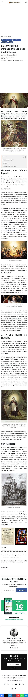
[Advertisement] (14, 20)
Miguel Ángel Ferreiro (7, 58)
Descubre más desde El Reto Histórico (10, 166)
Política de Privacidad (8, 677)
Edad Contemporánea (7, 40)
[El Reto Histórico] (14, 2)
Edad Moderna (17, 40)
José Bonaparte (11, 230)
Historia (11, 42)
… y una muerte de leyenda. (7, 160)
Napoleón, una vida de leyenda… (8, 159)
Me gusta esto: (6, 163)
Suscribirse (21, 590)
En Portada (8, 36)
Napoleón (24, 115)
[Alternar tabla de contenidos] (23, 157)
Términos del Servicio (19, 677)
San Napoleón (4, 162)
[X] (13, 648)
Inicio (3, 36)
